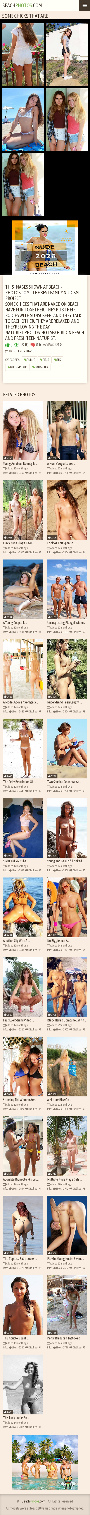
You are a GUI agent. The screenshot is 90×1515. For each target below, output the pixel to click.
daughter (41, 367)
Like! (14, 345)
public (31, 360)
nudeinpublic (18, 367)
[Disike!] (33, 345)
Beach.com (22, 5)
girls (46, 360)
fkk (59, 360)
